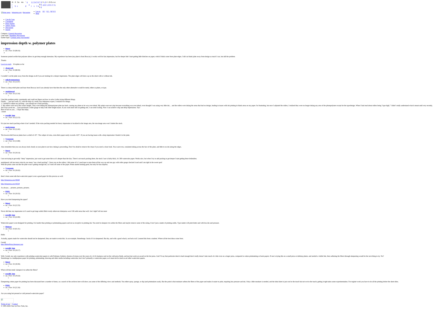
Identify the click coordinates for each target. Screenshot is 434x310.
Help (37, 13)
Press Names (10, 23)
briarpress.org (16, 12)
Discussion (9, 28)
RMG (7, 191)
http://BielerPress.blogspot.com (12, 244)
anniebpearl (10, 91)
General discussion (15, 33)
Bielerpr (8, 227)
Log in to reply (6, 64)
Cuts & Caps (10, 19)
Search (7, 30)
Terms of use (5, 304)
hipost (7, 49)
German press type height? (20, 37)
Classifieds (9, 21)
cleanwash (9, 68)
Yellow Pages (10, 26)
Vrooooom (9, 139)
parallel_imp (10, 115)
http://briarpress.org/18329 (10, 184)
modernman (10, 127)
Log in (38, 11)
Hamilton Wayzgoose (17, 35)
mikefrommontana (12, 80)
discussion (26, 12)
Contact (15, 304)
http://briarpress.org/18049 (10, 180)
